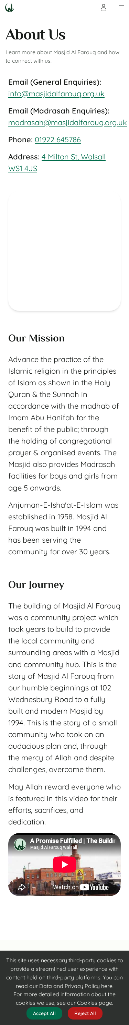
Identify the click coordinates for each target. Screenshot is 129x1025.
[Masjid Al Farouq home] (10, 7)
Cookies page (94, 1002)
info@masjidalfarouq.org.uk (56, 93)
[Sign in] (103, 7)
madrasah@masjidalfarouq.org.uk (67, 122)
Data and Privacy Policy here (75, 985)
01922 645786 (58, 139)
